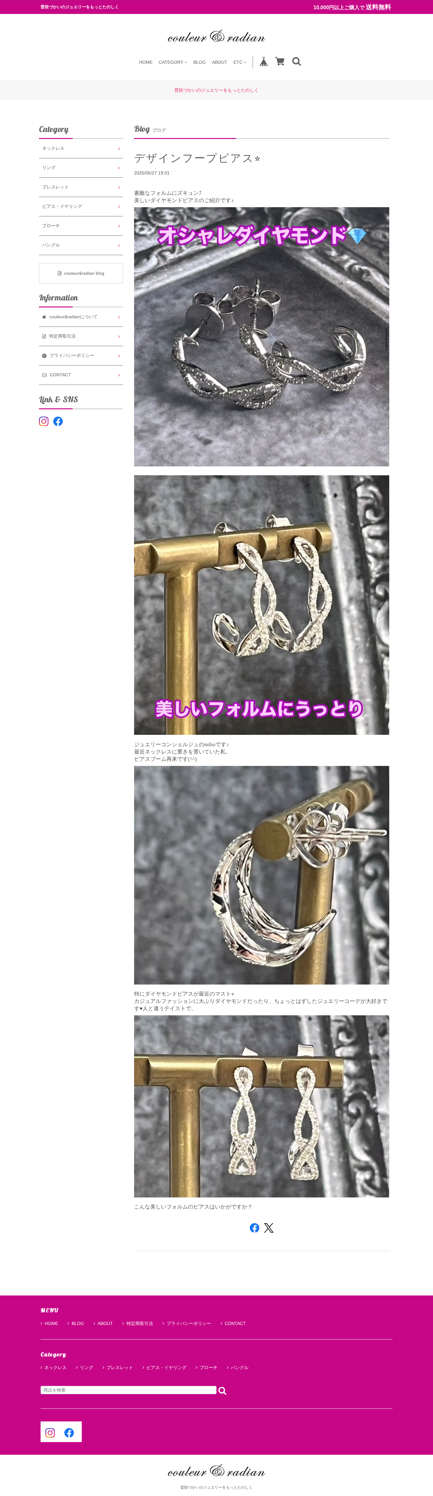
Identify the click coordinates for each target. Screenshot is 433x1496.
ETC (238, 62)
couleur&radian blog (84, 273)
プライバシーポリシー (189, 1323)
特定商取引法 (139, 1323)
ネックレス (53, 148)
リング (48, 167)
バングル (51, 245)
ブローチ (51, 225)
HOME (145, 62)
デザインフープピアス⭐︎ (198, 158)
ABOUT (219, 62)
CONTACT (235, 1323)
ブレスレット (55, 187)
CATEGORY (171, 62)
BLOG (199, 62)
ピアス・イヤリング (62, 206)
